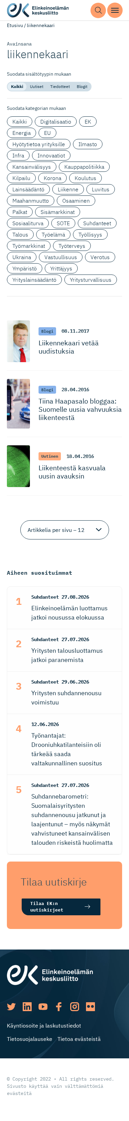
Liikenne (68, 189)
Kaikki (17, 86)
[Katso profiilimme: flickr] (90, 1007)
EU (47, 132)
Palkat (19, 211)
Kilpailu (21, 178)
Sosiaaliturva (27, 223)
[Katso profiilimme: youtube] (43, 1007)
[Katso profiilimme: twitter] (11, 1007)
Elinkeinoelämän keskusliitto (38, 10)
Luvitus (100, 189)
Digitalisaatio (55, 121)
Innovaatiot (51, 155)
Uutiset (36, 86)
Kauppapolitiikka (84, 166)
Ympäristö (24, 268)
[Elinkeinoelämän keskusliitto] (50, 974)
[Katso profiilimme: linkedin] (27, 1007)
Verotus (100, 257)
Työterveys (71, 245)
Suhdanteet (97, 223)
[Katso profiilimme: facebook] (59, 1007)
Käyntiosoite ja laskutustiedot (44, 1025)
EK (88, 121)
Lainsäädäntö (28, 189)
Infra (18, 155)
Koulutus (85, 178)
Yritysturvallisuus (90, 279)
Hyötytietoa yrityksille (38, 144)
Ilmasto (87, 144)
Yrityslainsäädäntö (34, 279)
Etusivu (15, 25)
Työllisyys (90, 234)
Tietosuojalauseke (29, 1038)
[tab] (17, 86)
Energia (21, 132)
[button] (98, 10)
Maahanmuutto (30, 200)
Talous (20, 234)
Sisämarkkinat (58, 211)
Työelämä (53, 234)
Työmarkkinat (28, 245)
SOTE (63, 223)
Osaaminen (76, 200)
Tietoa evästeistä (79, 1038)
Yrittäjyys (61, 268)
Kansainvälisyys (31, 166)
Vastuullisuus (60, 257)
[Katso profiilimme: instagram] (75, 1007)
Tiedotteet (60, 86)
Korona (52, 178)
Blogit (82, 86)
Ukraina (21, 257)
